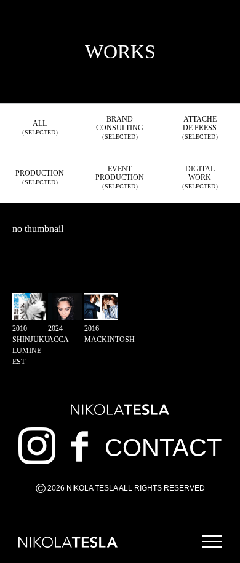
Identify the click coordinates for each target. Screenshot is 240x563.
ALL (40, 127)
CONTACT (163, 447)
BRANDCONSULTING (119, 127)
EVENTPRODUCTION (119, 177)
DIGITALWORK (200, 177)
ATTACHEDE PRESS (200, 127)
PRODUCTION (39, 177)
